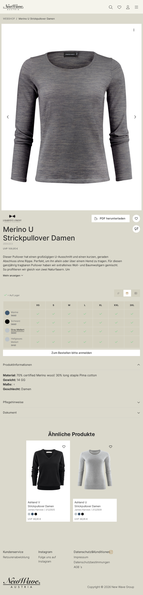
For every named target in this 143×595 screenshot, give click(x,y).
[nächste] (135, 117)
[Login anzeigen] (127, 7)
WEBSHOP (9, 18)
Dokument (10, 412)
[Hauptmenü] (136, 7)
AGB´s (78, 567)
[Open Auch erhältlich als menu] (136, 229)
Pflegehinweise (13, 402)
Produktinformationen (17, 364)
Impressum (81, 557)
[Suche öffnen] (110, 7)
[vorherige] (8, 117)
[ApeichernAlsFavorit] (119, 7)
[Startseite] (13, 7)
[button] (71, 117)
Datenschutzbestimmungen (92, 562)
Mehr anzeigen (11, 275)
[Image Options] (134, 30)
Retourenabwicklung (16, 557)
